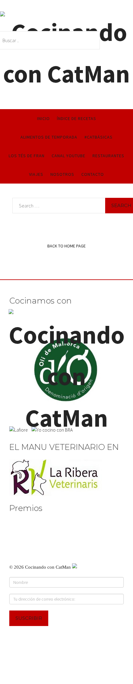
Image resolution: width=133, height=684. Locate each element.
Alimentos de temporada (48, 137)
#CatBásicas (98, 137)
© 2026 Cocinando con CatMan (40, 567)
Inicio (43, 118)
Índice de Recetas (76, 118)
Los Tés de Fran (27, 155)
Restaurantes (108, 155)
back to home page (66, 246)
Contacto (92, 174)
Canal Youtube (68, 155)
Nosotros (62, 174)
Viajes (36, 174)
